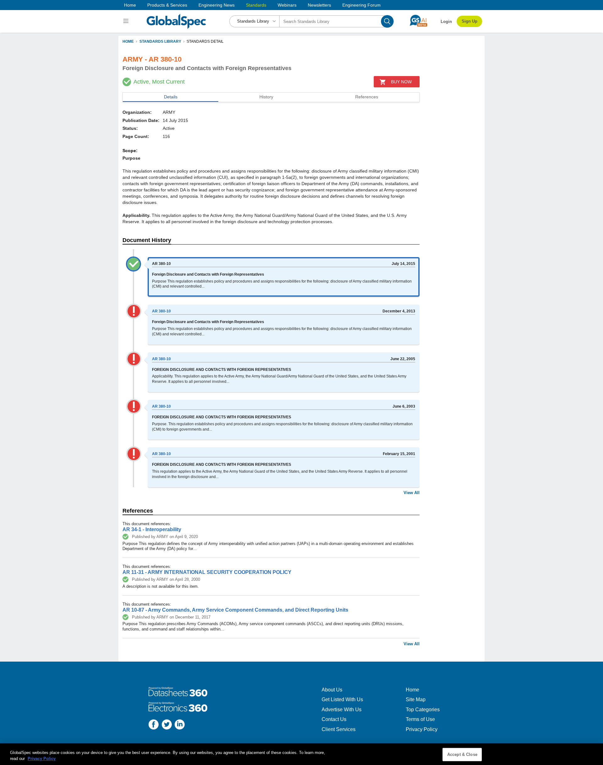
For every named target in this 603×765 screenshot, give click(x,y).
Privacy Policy (421, 729)
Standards (256, 5)
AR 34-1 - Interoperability (151, 529)
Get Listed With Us (342, 699)
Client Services (339, 729)
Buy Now (401, 81)
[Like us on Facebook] (154, 725)
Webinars (287, 5)
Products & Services (167, 5)
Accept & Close (462, 754)
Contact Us (334, 719)
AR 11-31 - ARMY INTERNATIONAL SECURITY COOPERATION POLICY (206, 572)
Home (130, 5)
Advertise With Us (341, 709)
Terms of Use (420, 719)
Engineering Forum (361, 5)
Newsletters (319, 5)
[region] (301, 754)
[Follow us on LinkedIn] (180, 725)
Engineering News (216, 5)
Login (446, 21)
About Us (332, 689)
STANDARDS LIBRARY (160, 41)
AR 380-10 (161, 311)
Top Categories (423, 709)
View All (412, 492)
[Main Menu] (126, 21)
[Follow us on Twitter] (167, 725)
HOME (128, 41)
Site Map (416, 699)
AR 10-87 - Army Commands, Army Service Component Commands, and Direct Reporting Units (235, 610)
